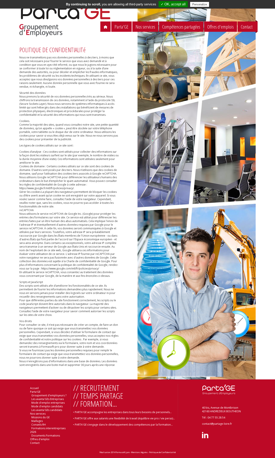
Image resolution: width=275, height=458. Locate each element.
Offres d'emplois (220, 26)
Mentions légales (139, 452)
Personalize (199, 4)
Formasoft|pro (123, 452)
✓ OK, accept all (173, 4)
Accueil (34, 388)
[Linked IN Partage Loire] (205, 437)
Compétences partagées (181, 26)
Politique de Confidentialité (162, 452)
